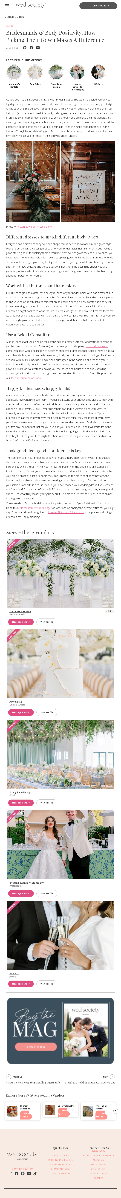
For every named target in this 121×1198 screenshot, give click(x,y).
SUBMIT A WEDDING (60, 1173)
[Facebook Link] (17, 1174)
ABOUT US (98, 1159)
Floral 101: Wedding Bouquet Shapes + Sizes (90, 1082)
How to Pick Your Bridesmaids (66, 512)
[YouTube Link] (29, 1174)
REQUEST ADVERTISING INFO (98, 1155)
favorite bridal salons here (26, 378)
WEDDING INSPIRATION (60, 1159)
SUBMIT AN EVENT (60, 1168)
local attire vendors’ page (36, 508)
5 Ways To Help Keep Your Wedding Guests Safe (33, 1082)
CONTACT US (98, 1168)
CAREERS (98, 1178)
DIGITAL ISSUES (98, 1164)
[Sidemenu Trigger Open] (7, 6)
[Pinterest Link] (23, 1174)
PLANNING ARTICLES (60, 1164)
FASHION (10, 26)
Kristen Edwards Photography (34, 226)
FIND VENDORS (98, 5)
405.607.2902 (98, 1150)
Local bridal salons (97, 346)
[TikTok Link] (35, 1174)
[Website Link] (22, 1160)
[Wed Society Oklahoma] (30, 6)
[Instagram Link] (10, 1174)
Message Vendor (21, 622)
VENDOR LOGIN (98, 1173)
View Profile (46, 622)
